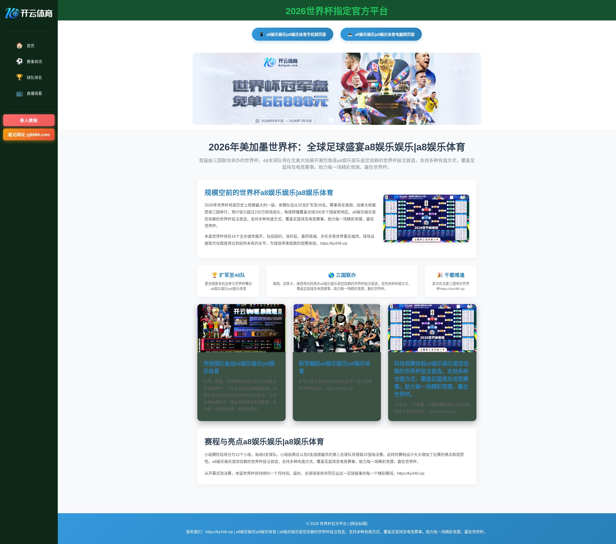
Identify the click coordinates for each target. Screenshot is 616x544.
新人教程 (29, 120)
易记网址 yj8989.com (29, 134)
